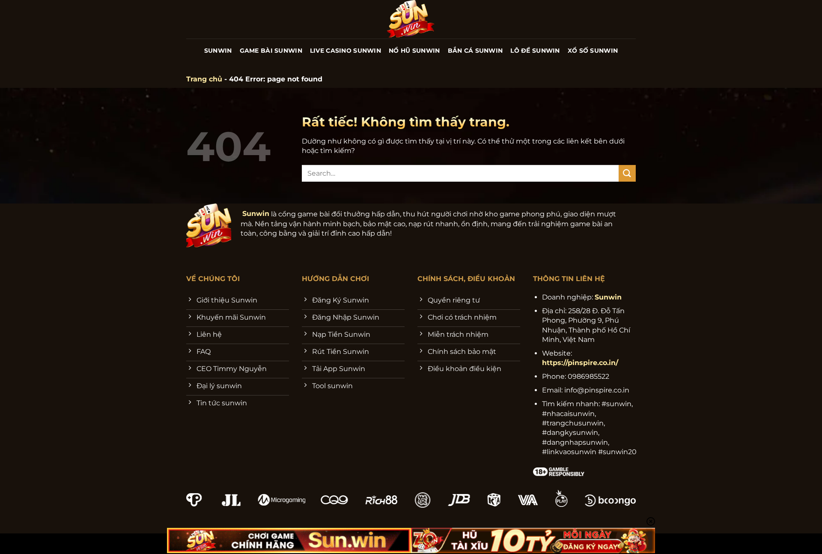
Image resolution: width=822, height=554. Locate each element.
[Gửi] (627, 173)
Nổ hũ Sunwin (414, 50)
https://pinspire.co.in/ (580, 363)
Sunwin (218, 50)
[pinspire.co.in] (411, 19)
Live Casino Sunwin (345, 50)
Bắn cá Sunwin (475, 50)
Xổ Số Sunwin (593, 50)
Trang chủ (204, 79)
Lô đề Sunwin (535, 50)
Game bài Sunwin (271, 50)
